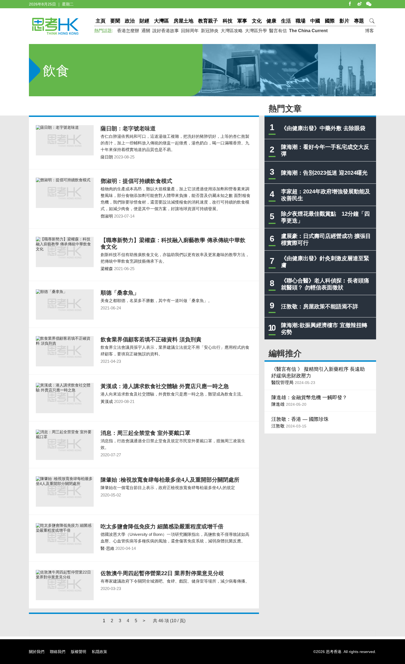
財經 (144, 21)
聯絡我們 (57, 651)
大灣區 (161, 21)
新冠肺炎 (209, 30)
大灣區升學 (256, 30)
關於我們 (36, 651)
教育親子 (208, 21)
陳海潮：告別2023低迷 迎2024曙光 (324, 173)
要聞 (115, 21)
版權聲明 (78, 651)
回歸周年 (190, 30)
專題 (359, 21)
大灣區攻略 (232, 30)
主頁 (101, 21)
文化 (257, 21)
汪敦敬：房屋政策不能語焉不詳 (319, 306)
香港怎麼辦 (128, 30)
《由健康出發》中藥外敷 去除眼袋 (323, 128)
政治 (130, 21)
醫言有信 (278, 30)
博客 (369, 30)
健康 (271, 21)
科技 (228, 21)
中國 (315, 21)
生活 (286, 21)
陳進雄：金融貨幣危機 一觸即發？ (309, 397)
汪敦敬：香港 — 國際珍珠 (300, 419)
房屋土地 (183, 21)
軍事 (242, 21)
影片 (344, 21)
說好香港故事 (165, 30)
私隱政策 (99, 651)
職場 (301, 21)
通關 (145, 30)
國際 (330, 21)
